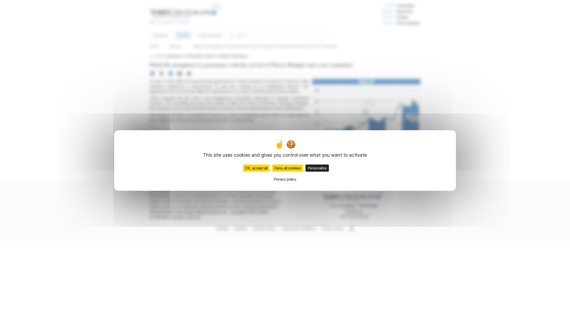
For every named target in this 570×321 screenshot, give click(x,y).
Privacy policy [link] (285, 179)
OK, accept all (256, 168)
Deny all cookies (287, 168)
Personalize (317, 168)
